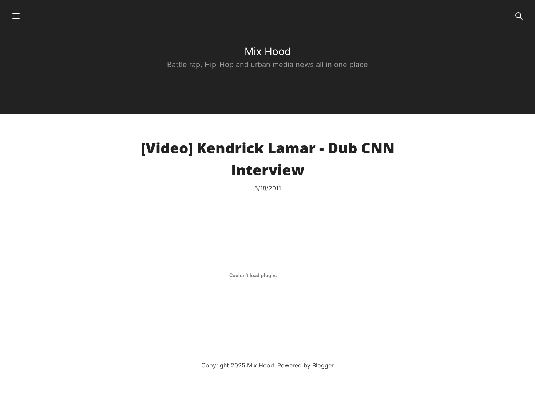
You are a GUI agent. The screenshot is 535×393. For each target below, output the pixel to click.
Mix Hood (268, 51)
